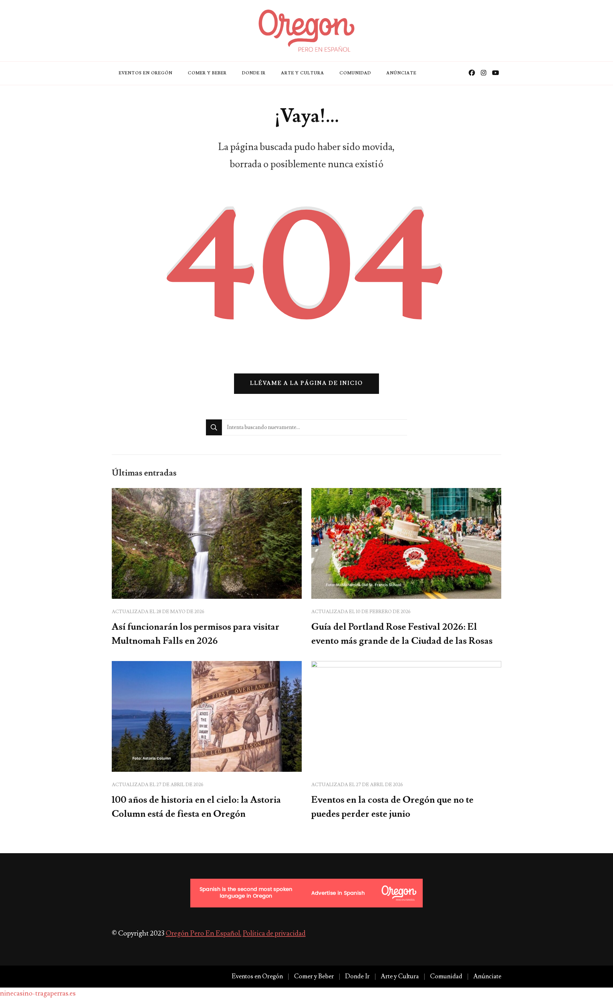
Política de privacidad (274, 933)
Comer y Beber (207, 73)
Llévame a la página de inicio (306, 383)
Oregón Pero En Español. (203, 933)
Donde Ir (254, 73)
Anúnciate (401, 73)
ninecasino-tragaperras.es (38, 993)
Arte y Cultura (302, 73)
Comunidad (355, 73)
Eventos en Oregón (145, 73)
